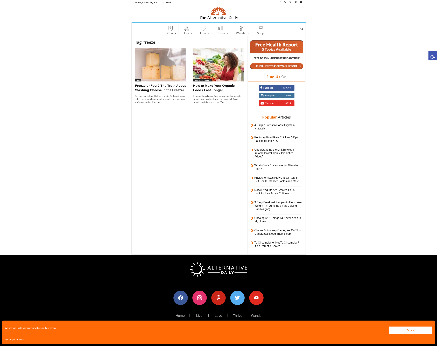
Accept (410, 330)
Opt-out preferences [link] (14, 339)
